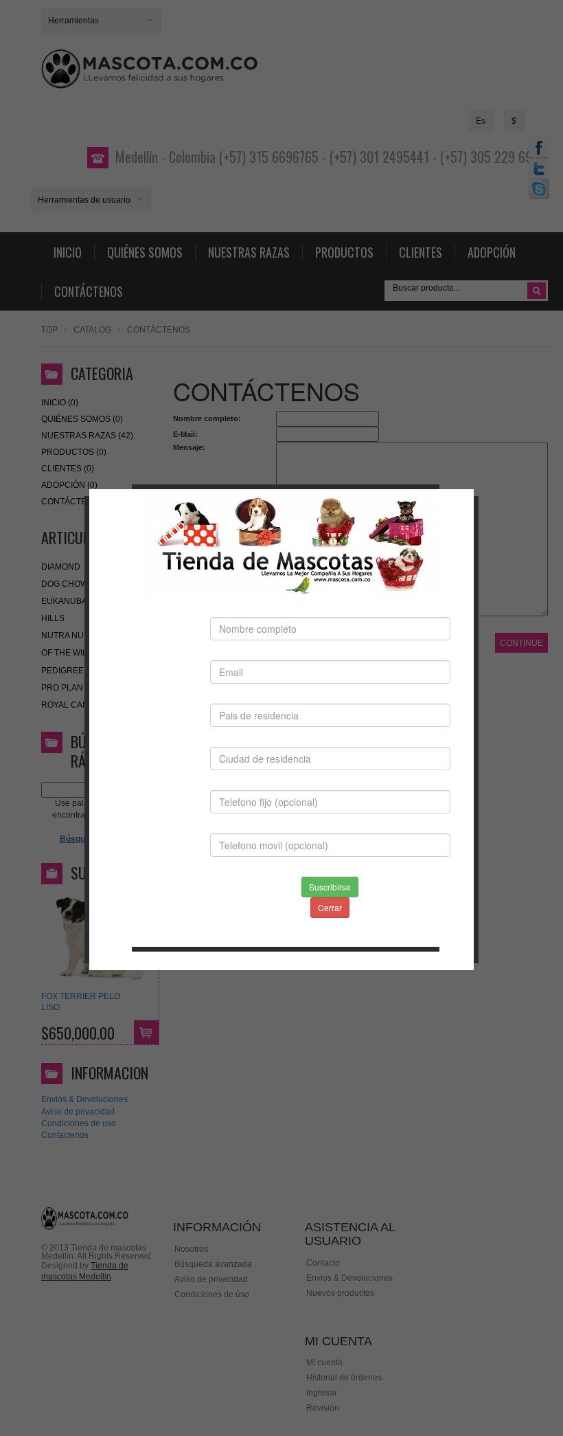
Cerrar (330, 907)
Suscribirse (330, 887)
